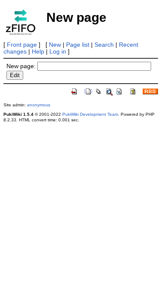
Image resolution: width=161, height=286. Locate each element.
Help (38, 51)
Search (104, 44)
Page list (77, 44)
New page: (21, 66)
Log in (57, 51)
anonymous (38, 104)
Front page (22, 44)
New (55, 44)
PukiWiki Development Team (90, 114)
